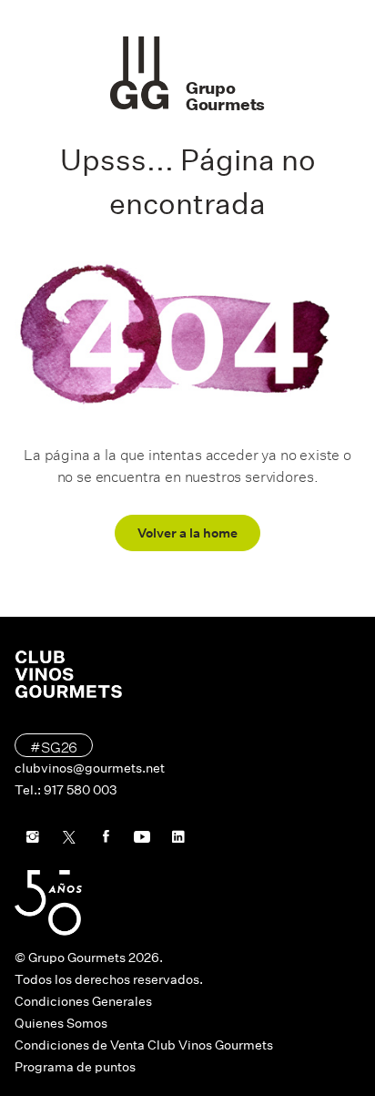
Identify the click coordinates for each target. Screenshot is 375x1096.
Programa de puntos (75, 1067)
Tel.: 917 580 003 (66, 790)
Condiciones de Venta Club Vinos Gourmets (144, 1045)
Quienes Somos (61, 1023)
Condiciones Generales (83, 1001)
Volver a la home (187, 533)
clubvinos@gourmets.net (90, 768)
